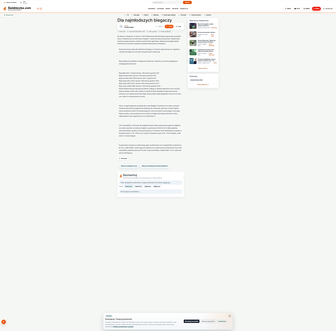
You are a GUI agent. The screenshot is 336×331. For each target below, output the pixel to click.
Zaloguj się (166, 182)
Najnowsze (128, 186)
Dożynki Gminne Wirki (196, 80)
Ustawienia (222, 321)
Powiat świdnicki (166, 31)
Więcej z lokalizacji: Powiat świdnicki (155, 166)
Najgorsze (157, 186)
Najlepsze (148, 186)
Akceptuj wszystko (191, 321)
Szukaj (187, 2)
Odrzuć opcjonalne (208, 321)
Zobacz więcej (203, 68)
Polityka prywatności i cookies (123, 326)
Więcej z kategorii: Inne (129, 166)
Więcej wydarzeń (203, 84)
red (124, 31)
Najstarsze (138, 186)
